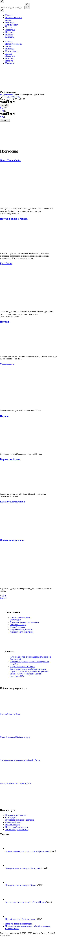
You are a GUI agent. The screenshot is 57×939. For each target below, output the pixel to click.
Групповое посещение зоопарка (24, 622)
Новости (9, 58)
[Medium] (14, 102)
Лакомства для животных (21, 632)
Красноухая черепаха (12, 501)
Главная (8, 41)
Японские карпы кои (12, 540)
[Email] (4, 102)
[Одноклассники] (8, 102)
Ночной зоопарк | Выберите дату (15, 737)
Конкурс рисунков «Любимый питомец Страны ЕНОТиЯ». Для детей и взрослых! (29, 670)
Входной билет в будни (10, 714)
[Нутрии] (20, 352)
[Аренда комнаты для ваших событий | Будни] (10, 758)
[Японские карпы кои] (19, 584)
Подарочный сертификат (21, 629)
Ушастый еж (7, 364)
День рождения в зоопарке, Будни (15, 783)
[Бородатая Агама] (20, 489)
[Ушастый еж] (20, 406)
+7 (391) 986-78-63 (12, 97)
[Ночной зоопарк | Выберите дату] (10, 735)
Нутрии (4, 321)
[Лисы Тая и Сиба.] (15, 204)
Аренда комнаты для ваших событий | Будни (20, 760)
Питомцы (9, 49)
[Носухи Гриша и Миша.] (20, 249)
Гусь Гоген (6, 263)
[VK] (1, 102)
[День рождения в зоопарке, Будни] (10, 781)
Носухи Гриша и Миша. (14, 218)
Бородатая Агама (10, 459)
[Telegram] (11, 102)
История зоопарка (13, 44)
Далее (3, 598)
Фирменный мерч (18, 624)
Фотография (15, 620)
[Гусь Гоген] (13, 307)
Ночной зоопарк (17, 627)
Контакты (9, 63)
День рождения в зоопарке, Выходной (22, 868)
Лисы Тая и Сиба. (10, 160)
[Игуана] (20, 449)
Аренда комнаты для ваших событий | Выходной (27, 851)
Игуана (4, 416)
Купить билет (11, 51)
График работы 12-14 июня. (22, 666)
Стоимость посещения (20, 617)
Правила (9, 61)
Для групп (10, 56)
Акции (8, 46)
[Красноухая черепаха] (20, 535)
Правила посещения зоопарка (18, 924)
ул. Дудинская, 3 (8, 94)
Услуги (8, 53)
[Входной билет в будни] (10, 711)
